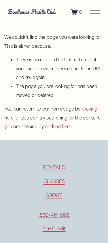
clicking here (58, 126)
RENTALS (54, 167)
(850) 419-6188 (54, 215)
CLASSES (54, 181)
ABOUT (54, 195)
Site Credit (54, 228)
